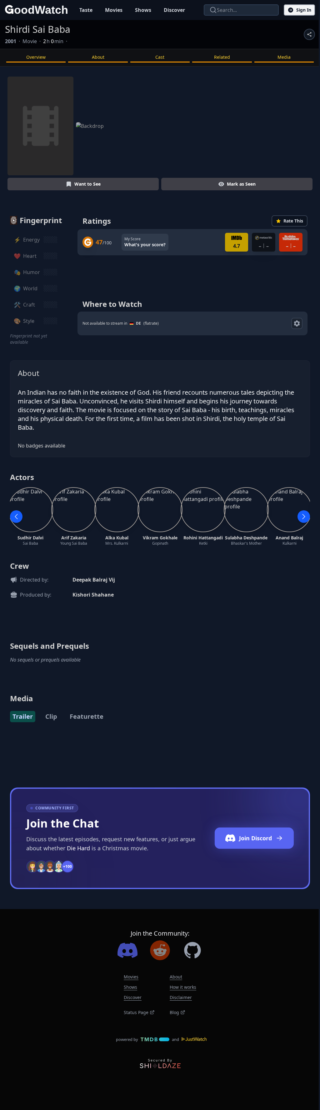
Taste (85, 10)
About (98, 57)
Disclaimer (181, 997)
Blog (174, 1012)
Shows (143, 10)
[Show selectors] (296, 323)
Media (284, 57)
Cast (159, 57)
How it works (183, 987)
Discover (174, 10)
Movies (113, 10)
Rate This (293, 221)
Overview (36, 57)
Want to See (87, 184)
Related (222, 57)
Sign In (303, 10)
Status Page (136, 1012)
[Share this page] (309, 34)
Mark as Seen (241, 184)
